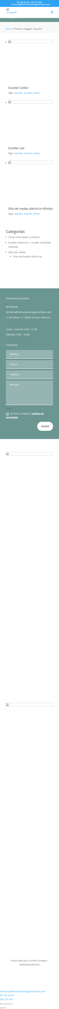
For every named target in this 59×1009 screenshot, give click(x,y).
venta (36, 92)
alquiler (18, 92)
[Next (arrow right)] (4, 1007)
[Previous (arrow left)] (1, 1007)
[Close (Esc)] (1, 1003)
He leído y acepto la (25, 415)
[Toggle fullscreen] (8, 1003)
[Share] (4, 1003)
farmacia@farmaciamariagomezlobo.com (28, 312)
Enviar (45, 426)
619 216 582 (36, 2)
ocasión (28, 92)
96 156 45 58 (23, 2)
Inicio (9, 28)
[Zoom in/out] (11, 1003)
